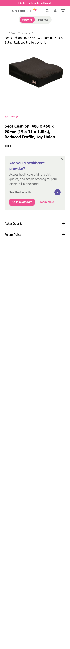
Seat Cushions (20, 33)
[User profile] (55, 11)
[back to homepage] (24, 9)
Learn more (47, 202)
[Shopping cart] (63, 11)
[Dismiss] (62, 159)
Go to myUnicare (22, 202)
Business (43, 20)
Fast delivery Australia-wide (37, 3)
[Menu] (7, 11)
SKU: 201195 (11, 117)
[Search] (47, 11)
